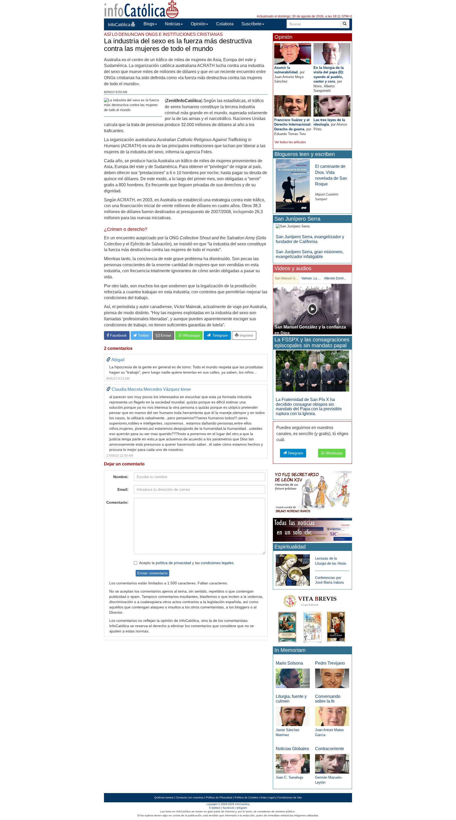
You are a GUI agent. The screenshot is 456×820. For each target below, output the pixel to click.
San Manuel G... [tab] (286, 278)
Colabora (225, 24)
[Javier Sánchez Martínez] (293, 716)
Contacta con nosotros (189, 797)
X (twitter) (214, 807)
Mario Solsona (289, 663)
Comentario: (117, 502)
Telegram (219, 335)
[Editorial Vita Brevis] (312, 617)
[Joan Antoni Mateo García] (332, 716)
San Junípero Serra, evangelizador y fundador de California (310, 239)
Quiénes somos (163, 797)
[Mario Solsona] (293, 678)
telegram (241, 807)
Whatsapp (191, 335)
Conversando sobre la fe (327, 698)
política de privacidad (173, 563)
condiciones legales (217, 563)
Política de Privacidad (219, 797)
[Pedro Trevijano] (332, 678)
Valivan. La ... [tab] (310, 278)
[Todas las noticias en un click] (312, 529)
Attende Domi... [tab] (335, 278)
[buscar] (344, 24)
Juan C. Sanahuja (289, 777)
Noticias (172, 24)
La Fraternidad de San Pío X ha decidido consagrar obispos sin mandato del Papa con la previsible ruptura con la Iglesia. (309, 406)
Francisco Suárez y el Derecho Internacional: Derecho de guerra (292, 124)
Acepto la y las (186, 563)
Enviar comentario (152, 573)
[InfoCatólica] (141, 9)
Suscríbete (251, 24)
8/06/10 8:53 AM (115, 92)
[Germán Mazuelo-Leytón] (332, 764)
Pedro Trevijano (330, 663)
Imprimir (246, 335)
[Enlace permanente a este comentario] (108, 359)
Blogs (149, 24)
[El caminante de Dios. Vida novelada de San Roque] (293, 186)
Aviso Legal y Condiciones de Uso (281, 797)
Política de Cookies (246, 797)
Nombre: (121, 477)
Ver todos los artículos (290, 142)
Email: (123, 489)
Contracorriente (329, 748)
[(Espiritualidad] (293, 568)
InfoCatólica (119, 24)
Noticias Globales (292, 748)
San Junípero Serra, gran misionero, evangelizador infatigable (309, 254)
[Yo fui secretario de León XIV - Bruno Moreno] (312, 492)
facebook (228, 807)
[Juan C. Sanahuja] (293, 764)
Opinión (198, 24)
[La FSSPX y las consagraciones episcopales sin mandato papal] (312, 371)
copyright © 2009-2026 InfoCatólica (228, 804)
